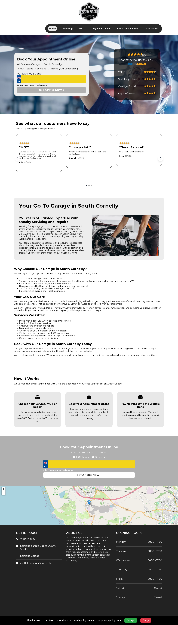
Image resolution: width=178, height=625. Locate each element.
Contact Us (152, 28)
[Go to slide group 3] (91, 185)
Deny (146, 620)
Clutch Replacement (128, 28)
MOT (82, 28)
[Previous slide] (17, 158)
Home (52, 28)
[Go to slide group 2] (89, 185)
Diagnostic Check (101, 28)
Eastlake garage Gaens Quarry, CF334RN (38, 547)
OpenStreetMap (164, 524)
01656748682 (27, 538)
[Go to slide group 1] (86, 185)
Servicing (68, 28)
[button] (89, 502)
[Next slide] (160, 158)
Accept (131, 620)
